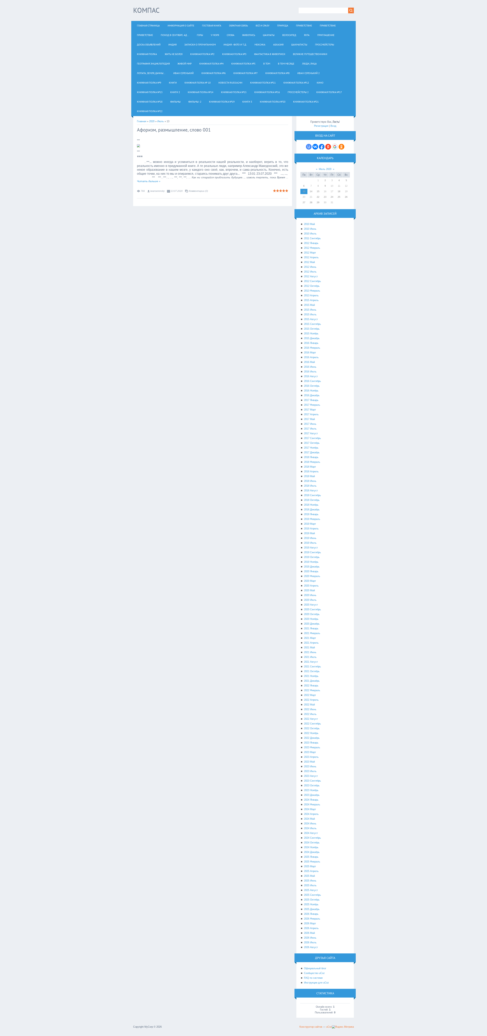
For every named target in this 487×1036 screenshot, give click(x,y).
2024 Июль (310, 828)
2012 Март (310, 252)
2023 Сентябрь (312, 780)
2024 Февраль (312, 804)
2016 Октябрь (312, 385)
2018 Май (309, 476)
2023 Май (309, 761)
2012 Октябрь (312, 286)
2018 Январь (311, 457)
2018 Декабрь (312, 509)
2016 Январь (311, 343)
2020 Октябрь (312, 614)
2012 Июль (310, 271)
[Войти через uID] (309, 147)
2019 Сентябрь (312, 552)
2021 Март (310, 638)
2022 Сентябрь (312, 723)
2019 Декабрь (312, 566)
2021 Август (311, 661)
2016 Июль (310, 371)
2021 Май (309, 647)
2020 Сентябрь (312, 609)
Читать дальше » (148, 181)
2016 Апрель (311, 357)
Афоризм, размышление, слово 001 (174, 130)
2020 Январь (311, 571)
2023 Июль (310, 771)
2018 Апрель (311, 471)
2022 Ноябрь (311, 733)
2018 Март (310, 466)
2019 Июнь (310, 538)
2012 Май (309, 262)
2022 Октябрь (312, 728)
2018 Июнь (310, 481)
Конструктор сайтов (310, 1026)
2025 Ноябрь (311, 904)
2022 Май (309, 704)
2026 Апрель (311, 928)
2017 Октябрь (312, 442)
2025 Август (311, 890)
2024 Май (309, 818)
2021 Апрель (311, 642)
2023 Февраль (312, 747)
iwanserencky (157, 191)
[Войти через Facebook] (322, 147)
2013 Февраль (312, 290)
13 (304, 191)
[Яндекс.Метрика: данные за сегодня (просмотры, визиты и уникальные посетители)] (343, 1026)
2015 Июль (310, 314)
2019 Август (311, 547)
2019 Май (309, 533)
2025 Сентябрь (312, 894)
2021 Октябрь (312, 671)
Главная (141, 121)
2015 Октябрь (312, 328)
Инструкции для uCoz (316, 982)
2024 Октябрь (312, 842)
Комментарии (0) (198, 191)
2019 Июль (310, 542)
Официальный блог (315, 968)
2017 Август (311, 433)
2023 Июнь (310, 766)
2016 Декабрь (312, 395)
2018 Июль (310, 485)
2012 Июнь (310, 266)
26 (346, 197)
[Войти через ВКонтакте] (315, 147)
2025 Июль (310, 885)
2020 (151, 121)
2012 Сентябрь (312, 281)
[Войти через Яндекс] (328, 147)
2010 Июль (310, 233)
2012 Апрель (311, 257)
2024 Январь (311, 799)
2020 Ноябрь (311, 619)
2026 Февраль (312, 918)
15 (318, 191)
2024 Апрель (311, 814)
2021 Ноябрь (311, 676)
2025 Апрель (311, 871)
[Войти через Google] (335, 147)
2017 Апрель (311, 414)
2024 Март (310, 809)
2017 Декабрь (312, 452)
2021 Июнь (310, 652)
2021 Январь (311, 628)
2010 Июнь (310, 228)
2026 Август (311, 947)
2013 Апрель (311, 295)
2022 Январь (311, 685)
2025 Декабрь (312, 909)
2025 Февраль (312, 861)
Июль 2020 (325, 169)
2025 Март (310, 866)
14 (311, 191)
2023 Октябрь (312, 785)
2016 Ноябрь (311, 390)
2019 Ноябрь (311, 561)
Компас (146, 10)
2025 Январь (311, 856)
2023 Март (310, 752)
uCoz (329, 1026)
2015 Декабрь (312, 338)
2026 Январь (311, 913)
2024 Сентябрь (312, 837)
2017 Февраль (312, 404)
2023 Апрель (311, 756)
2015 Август (311, 319)
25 (339, 197)
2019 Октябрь (312, 557)
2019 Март (310, 523)
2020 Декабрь (312, 623)
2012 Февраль (312, 247)
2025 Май (309, 875)
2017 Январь (311, 400)
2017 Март (310, 409)
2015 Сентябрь (312, 324)
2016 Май (309, 362)
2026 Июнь (310, 937)
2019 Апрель (311, 528)
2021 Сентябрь (312, 666)
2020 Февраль (312, 576)
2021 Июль (310, 657)
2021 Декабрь (312, 680)
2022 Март (310, 695)
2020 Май (309, 590)
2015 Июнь (310, 309)
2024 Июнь (310, 823)
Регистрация (321, 125)
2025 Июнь (310, 880)
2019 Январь (311, 514)
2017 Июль (310, 428)
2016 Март (310, 352)
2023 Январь (311, 742)
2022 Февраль (312, 690)
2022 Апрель (311, 699)
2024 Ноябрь (311, 847)
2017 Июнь (310, 423)
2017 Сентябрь (312, 438)
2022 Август (311, 718)
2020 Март (310, 580)
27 (304, 202)
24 (332, 197)
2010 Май (309, 224)
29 (318, 202)
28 (311, 202)
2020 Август (311, 604)
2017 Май (309, 419)
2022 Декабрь (312, 737)
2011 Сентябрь (312, 238)
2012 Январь (311, 243)
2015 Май (309, 305)
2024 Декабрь (312, 852)
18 (339, 191)
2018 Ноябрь (311, 504)
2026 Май (309, 933)
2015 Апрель (311, 300)
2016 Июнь (310, 366)
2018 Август (311, 490)
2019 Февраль (312, 519)
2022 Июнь (310, 709)
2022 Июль (310, 714)
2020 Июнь (310, 595)
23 (325, 197)
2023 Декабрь (312, 795)
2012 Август (311, 276)
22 (318, 197)
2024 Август (311, 833)
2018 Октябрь (312, 500)
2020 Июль (310, 599)
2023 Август (311, 776)
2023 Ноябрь (311, 790)
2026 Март (310, 923)
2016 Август (311, 376)
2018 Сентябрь (312, 495)
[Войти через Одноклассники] (341, 147)
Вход (333, 125)
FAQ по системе (313, 977)
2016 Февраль (312, 347)
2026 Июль (310, 942)
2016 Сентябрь (312, 381)
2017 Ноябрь (311, 447)
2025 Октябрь (312, 899)
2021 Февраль (312, 633)
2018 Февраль (312, 462)
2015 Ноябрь (311, 333)
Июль (160, 121)
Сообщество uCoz (314, 973)
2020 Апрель (311, 585)
